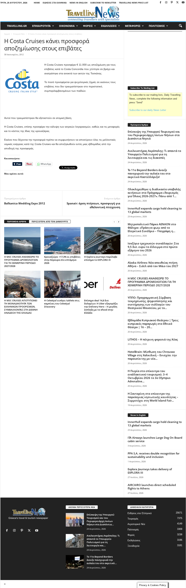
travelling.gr (17, 26)
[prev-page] (114, 222)
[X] (177, 2)
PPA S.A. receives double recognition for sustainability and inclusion (153, 455)
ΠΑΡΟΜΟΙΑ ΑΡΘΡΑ (16, 221)
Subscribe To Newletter (103, 2)
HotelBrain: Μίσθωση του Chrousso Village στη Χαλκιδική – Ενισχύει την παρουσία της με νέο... (152, 355)
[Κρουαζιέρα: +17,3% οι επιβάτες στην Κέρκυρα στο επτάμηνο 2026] (62, 240)
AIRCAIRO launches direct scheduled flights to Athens (152, 486)
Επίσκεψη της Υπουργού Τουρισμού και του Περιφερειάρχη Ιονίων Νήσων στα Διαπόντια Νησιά (154, 135)
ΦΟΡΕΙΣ (88, 26)
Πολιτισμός (133, 529)
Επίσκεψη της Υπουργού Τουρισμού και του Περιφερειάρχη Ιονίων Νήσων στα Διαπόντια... (100, 519)
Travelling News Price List (133, 2)
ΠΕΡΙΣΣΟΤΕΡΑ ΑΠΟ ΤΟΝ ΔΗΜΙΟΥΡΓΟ (50, 221)
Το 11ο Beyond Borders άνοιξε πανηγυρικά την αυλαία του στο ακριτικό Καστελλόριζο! (149, 173)
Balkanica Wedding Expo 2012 (24, 203)
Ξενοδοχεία (134, 546)
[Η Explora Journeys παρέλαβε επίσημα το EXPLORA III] (102, 240)
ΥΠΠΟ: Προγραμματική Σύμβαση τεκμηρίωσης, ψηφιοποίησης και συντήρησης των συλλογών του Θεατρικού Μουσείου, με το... (150, 303)
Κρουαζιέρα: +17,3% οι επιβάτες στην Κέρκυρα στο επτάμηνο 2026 (62, 260)
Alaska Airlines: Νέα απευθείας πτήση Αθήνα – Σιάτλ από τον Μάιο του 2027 (153, 264)
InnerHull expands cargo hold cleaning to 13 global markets (155, 210)
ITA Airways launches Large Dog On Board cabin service (155, 439)
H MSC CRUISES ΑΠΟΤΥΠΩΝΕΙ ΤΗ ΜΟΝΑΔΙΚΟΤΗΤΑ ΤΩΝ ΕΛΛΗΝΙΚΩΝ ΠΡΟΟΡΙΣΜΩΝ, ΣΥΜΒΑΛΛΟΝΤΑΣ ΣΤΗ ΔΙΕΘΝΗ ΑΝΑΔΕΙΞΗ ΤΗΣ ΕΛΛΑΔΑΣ (21, 306)
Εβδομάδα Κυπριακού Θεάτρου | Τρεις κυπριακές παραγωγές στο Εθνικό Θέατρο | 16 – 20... (153, 323)
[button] (180, 26)
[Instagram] (166, 2)
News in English (78, 2)
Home (37, 2)
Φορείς (131, 535)
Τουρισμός (133, 518)
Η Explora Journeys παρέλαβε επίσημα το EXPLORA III (100, 258)
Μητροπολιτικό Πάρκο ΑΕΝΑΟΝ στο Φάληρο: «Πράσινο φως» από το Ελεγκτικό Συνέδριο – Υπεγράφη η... (152, 227)
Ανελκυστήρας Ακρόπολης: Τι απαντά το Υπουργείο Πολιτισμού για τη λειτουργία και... (103, 540)
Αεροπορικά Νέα (136, 524)
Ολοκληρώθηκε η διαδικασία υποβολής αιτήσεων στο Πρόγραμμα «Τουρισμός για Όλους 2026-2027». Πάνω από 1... (154, 192)
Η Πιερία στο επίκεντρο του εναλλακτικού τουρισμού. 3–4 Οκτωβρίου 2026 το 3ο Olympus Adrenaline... (149, 376)
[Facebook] (160, 2)
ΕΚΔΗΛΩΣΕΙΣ (109, 26)
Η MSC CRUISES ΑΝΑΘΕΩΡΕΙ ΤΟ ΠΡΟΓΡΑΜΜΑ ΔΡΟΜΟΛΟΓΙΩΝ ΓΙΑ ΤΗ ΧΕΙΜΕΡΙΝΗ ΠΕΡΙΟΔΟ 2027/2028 (21, 261)
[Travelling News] (93, 13)
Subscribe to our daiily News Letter (147, 110)
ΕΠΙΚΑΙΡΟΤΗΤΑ (41, 26)
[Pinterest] (172, 2)
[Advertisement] (62, 106)
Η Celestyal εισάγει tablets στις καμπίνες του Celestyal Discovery (61, 303)
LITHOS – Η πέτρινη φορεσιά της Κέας (153, 339)
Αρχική (7, 34)
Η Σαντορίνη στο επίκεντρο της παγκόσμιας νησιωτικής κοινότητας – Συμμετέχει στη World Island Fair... (153, 397)
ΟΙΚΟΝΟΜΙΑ (67, 26)
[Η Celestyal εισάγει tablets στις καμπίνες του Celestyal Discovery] (62, 284)
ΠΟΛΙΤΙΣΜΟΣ (157, 26)
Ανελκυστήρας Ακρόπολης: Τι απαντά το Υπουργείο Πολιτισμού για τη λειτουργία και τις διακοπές (154, 154)
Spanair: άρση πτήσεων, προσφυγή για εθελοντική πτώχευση (93, 205)
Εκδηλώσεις (134, 540)
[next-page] (118, 222)
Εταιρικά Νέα (19, 34)
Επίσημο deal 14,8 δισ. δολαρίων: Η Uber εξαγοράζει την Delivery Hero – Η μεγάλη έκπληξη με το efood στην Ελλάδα (101, 306)
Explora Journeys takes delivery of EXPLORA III (150, 470)
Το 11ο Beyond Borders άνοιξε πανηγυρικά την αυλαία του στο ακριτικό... (102, 560)
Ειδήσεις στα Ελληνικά (55, 2)
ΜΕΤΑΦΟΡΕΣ (132, 26)
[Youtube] (183, 2)
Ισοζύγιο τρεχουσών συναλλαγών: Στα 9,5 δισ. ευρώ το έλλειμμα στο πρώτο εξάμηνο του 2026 (153, 247)
